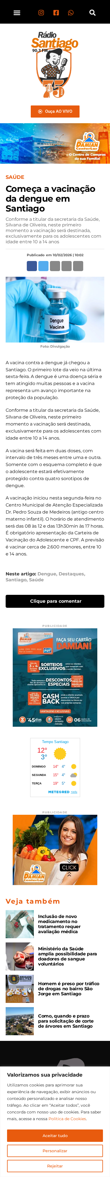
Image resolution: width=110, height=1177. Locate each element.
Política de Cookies (67, 1118)
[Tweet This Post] (43, 266)
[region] (55, 1121)
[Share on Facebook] (32, 266)
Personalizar (55, 1150)
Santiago (16, 580)
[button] (17, 12)
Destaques (71, 574)
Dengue (47, 574)
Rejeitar (55, 1166)
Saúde (36, 580)
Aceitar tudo (55, 1135)
